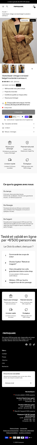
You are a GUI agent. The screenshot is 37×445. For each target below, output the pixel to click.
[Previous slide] (5, 68)
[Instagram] (30, 344)
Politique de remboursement (11, 430)
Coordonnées (23, 428)
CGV (3, 363)
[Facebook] (26, 344)
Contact (4, 354)
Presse (4, 357)
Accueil (4, 12)
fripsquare (21, 442)
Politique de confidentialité (27, 430)
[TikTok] (34, 344)
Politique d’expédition (12, 433)
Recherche (5, 366)
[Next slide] (32, 68)
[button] (13, 69)
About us (4, 360)
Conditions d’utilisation (25, 433)
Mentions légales (14, 428)
